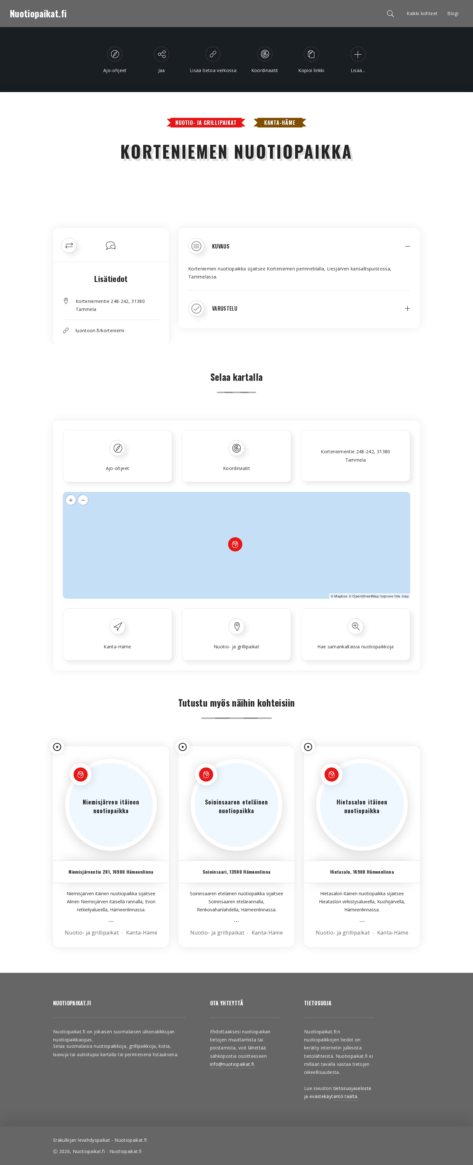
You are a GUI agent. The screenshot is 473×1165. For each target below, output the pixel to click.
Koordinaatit (236, 468)
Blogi (453, 13)
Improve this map (394, 595)
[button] (299, 251)
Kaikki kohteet (422, 13)
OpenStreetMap (365, 595)
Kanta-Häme (280, 123)
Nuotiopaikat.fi (38, 13)
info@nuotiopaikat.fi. (232, 1064)
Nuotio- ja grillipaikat (205, 123)
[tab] (299, 251)
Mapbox (341, 595)
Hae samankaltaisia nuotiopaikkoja (355, 647)
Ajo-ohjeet (117, 468)
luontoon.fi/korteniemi (100, 330)
